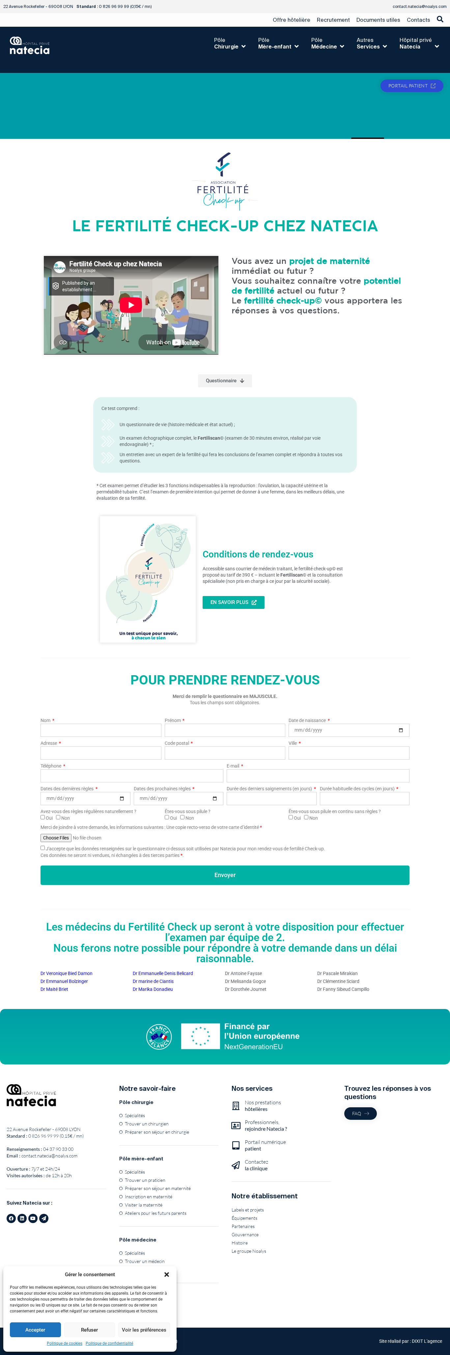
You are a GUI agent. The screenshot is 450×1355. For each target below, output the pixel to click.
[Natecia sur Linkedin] (22, 1218)
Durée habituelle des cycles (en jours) (358, 788)
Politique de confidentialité (109, 1343)
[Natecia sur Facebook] (11, 1218)
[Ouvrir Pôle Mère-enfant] (296, 46)
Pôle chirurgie (136, 1102)
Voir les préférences (144, 1330)
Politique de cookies (64, 1343)
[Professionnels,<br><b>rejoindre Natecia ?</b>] (236, 1125)
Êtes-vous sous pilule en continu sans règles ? (335, 811)
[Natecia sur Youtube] (33, 1218)
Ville (293, 743)
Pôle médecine (137, 1240)
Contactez (256, 1164)
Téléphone (51, 766)
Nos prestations (263, 1105)
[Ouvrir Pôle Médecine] (342, 46)
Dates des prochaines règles (163, 788)
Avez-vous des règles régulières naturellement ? (88, 811)
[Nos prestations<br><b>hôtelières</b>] (236, 1106)
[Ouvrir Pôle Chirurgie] (243, 46)
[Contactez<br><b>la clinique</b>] (236, 1165)
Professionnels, (266, 1125)
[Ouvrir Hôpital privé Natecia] (437, 46)
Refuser (89, 1330)
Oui (49, 817)
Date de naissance (308, 720)
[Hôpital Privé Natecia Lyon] (31, 1095)
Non (65, 817)
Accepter (35, 1330)
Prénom (173, 720)
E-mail (233, 766)
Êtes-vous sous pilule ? (188, 811)
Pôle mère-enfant (141, 1158)
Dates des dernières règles (68, 788)
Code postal (177, 743)
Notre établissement (265, 1196)
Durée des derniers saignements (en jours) (270, 788)
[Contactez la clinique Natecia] (43, 1218)
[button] (166, 1274)
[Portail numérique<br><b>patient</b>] (236, 1145)
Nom (46, 720)
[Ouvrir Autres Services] (384, 46)
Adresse (49, 743)
